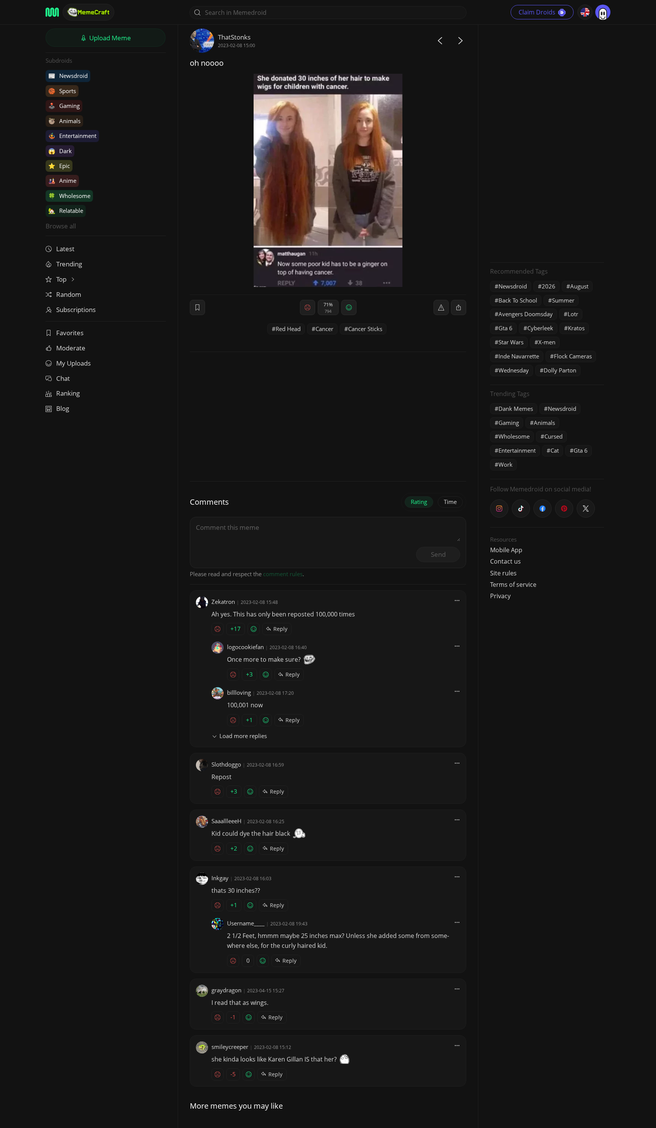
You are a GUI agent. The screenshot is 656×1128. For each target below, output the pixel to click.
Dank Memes (515, 408)
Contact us (505, 561)
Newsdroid (68, 75)
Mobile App (506, 550)
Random (68, 294)
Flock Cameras (573, 356)
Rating (419, 501)
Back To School (517, 300)
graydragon (226, 990)
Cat (554, 450)
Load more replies (243, 736)
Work (505, 464)
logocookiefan (245, 647)
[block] (458, 307)
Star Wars (511, 342)
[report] (441, 307)
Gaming (64, 105)
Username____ (246, 923)
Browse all (61, 226)
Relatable (65, 210)
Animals (64, 121)
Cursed (553, 436)
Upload (109, 37)
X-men (546, 342)
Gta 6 (505, 328)
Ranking (68, 393)
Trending (69, 264)
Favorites (70, 332)
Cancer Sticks (365, 329)
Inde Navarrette (518, 356)
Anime (62, 180)
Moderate (70, 348)
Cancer (324, 329)
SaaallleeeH (226, 821)
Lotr (573, 314)
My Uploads (73, 363)
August (579, 286)
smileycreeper (230, 1046)
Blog (62, 408)
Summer (563, 300)
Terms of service (513, 584)
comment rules (283, 574)
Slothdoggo (226, 764)
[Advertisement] (547, 143)
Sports (62, 91)
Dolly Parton (560, 370)
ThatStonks (234, 37)
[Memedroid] (52, 12)
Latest (65, 248)
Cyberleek (540, 328)
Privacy (500, 596)
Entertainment (72, 135)
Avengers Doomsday (525, 314)
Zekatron (223, 601)
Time (450, 501)
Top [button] (62, 279)
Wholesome (69, 196)
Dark (60, 151)
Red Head (288, 329)
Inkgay (220, 878)
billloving (239, 692)
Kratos (576, 328)
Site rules (503, 573)
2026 (548, 286)
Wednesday (513, 370)
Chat (63, 378)
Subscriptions (76, 309)
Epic (59, 166)
